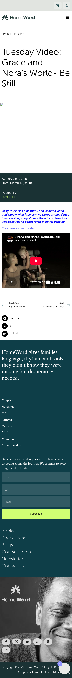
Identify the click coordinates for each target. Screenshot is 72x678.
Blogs (7, 544)
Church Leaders (12, 445)
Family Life (8, 196)
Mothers (7, 426)
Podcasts (11, 537)
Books (8, 530)
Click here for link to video (18, 228)
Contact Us (13, 566)
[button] (67, 17)
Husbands (8, 406)
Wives (5, 411)
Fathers (6, 431)
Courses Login (16, 551)
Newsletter (12, 559)
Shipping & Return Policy (33, 672)
